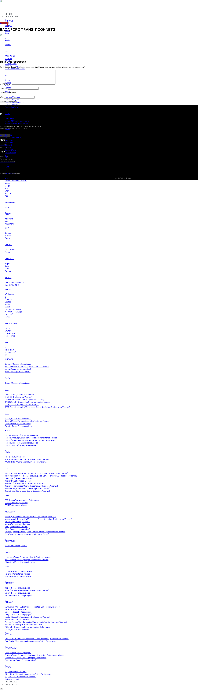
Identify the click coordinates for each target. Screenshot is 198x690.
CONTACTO (11, 684)
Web (2, 97)
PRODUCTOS (12, 16)
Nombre (4, 88)
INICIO (9, 14)
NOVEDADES (11, 681)
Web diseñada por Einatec (123, 178)
